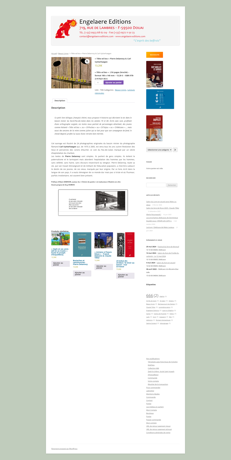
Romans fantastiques (164, 320)
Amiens (172, 301)
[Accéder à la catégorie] (175, 149)
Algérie (163, 296)
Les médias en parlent (155, 407)
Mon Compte (151, 410)
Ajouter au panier (113, 82)
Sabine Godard (152, 323)
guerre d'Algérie (169, 310)
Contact (149, 400)
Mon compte (151, 423)
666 (152, 295)
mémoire (150, 320)
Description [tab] (60, 100)
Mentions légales (153, 394)
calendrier (150, 391)
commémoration (166, 307)
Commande (152, 378)
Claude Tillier (152, 307)
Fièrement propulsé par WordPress (64, 449)
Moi (171, 317)
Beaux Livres (63, 53)
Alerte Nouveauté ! (153, 214)
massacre (163, 317)
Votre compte (153, 381)
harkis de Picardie (161, 314)
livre (155, 317)
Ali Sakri (164, 301)
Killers (173, 314)
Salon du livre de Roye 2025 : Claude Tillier (162, 208)
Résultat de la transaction (158, 384)
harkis (149, 314)
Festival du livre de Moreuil (168, 246)
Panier (148, 403)
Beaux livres (151, 304)
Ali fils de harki (152, 301)
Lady (149, 317)
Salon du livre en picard (166, 262)
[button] (87, 61)
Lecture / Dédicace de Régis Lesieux (160, 227)
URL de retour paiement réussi (158, 426)
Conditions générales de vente (158, 432)
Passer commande (153, 419)
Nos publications (153, 358)
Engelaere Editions (153, 310)
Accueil (54, 53)
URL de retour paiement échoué (159, 429)
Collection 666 (153, 368)
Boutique (150, 413)
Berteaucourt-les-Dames (167, 304)
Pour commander (153, 387)
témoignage (165, 323)
